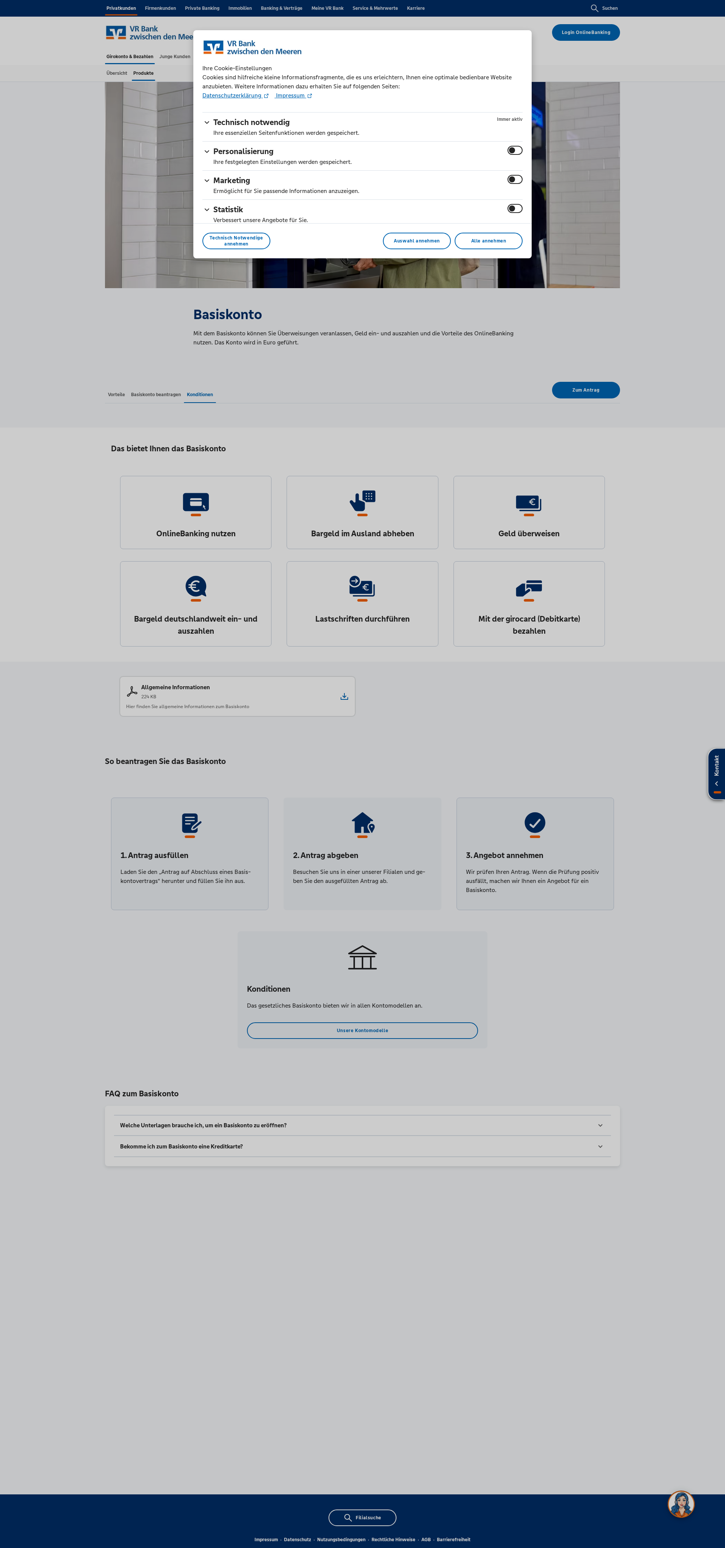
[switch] (515, 150)
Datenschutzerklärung (232, 95)
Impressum (290, 95)
